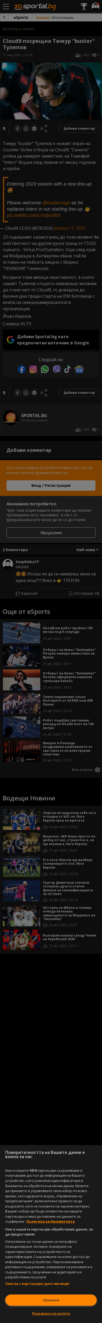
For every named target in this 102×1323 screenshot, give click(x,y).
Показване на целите (51, 1313)
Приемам (51, 1300)
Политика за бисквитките (50, 1221)
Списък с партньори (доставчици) (37, 1283)
